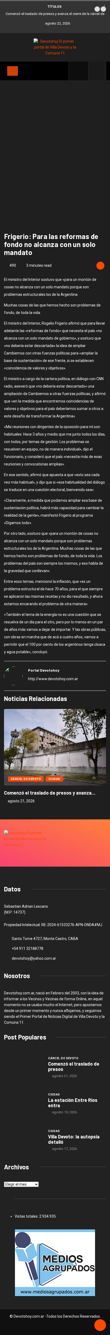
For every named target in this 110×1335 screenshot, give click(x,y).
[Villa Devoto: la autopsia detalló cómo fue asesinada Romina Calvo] (23, 1139)
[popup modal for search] (97, 71)
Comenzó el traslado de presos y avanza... (50, 793)
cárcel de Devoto (26, 779)
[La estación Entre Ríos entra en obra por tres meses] (23, 1103)
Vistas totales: (27, 1216)
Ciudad (54, 779)
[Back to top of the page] (100, 1325)
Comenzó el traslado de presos (73, 1066)
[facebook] (81, 71)
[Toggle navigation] (12, 71)
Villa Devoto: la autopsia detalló (74, 1139)
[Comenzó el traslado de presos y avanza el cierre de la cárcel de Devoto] (23, 1066)
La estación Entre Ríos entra (72, 1102)
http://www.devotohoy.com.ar (53, 679)
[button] (97, 9)
